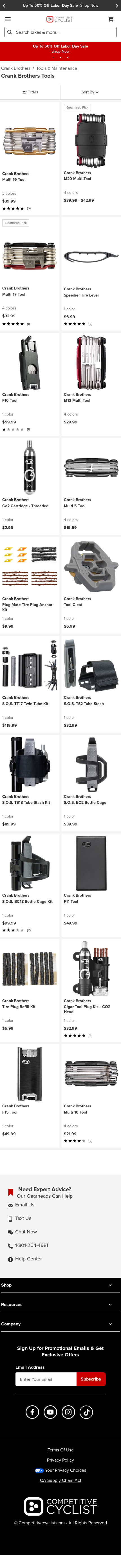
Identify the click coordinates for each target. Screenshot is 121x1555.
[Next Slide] (117, 5)
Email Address (30, 1367)
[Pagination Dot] (53, 57)
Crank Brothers (15, 68)
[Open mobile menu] (8, 19)
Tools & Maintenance (56, 68)
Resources (12, 1304)
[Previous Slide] (4, 5)
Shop (6, 1285)
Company (11, 1324)
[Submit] (9, 32)
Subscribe (91, 1379)
